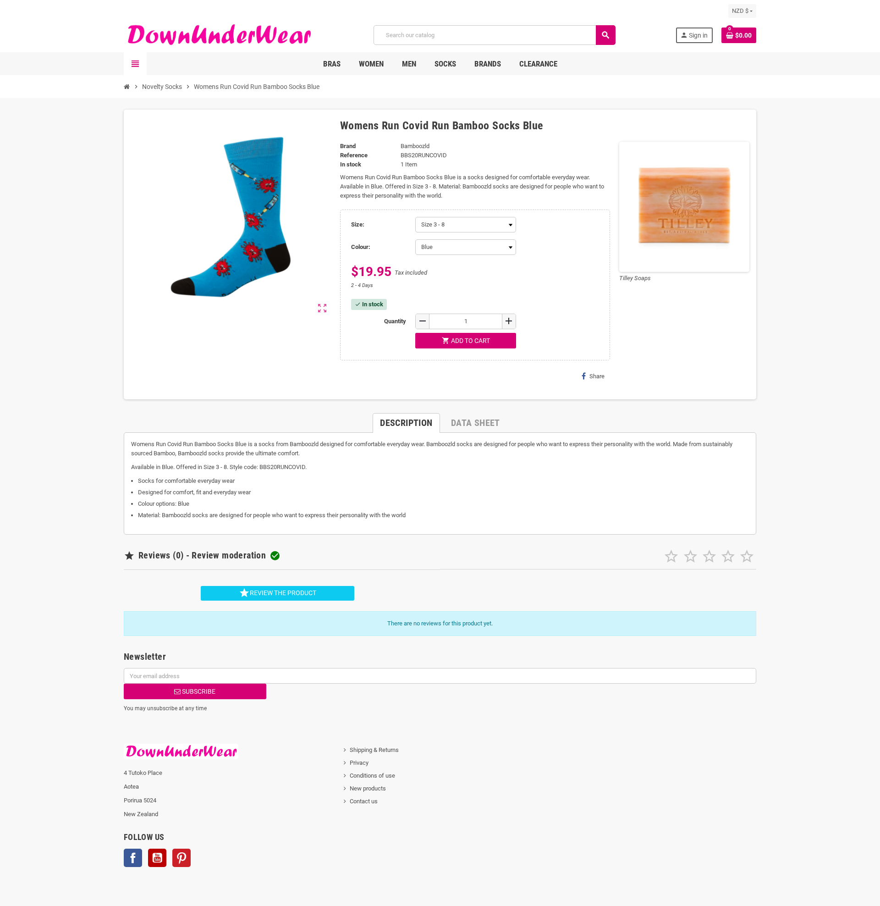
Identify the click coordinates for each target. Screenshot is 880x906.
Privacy (359, 762)
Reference (354, 155)
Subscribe (198, 691)
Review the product (277, 592)
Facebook (133, 858)
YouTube (157, 858)
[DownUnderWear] (219, 34)
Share (597, 376)
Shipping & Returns (374, 749)
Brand (348, 146)
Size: (357, 224)
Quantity (395, 321)
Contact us (364, 801)
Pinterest (181, 858)
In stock (350, 164)
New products (368, 788)
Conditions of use (372, 775)
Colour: (360, 246)
